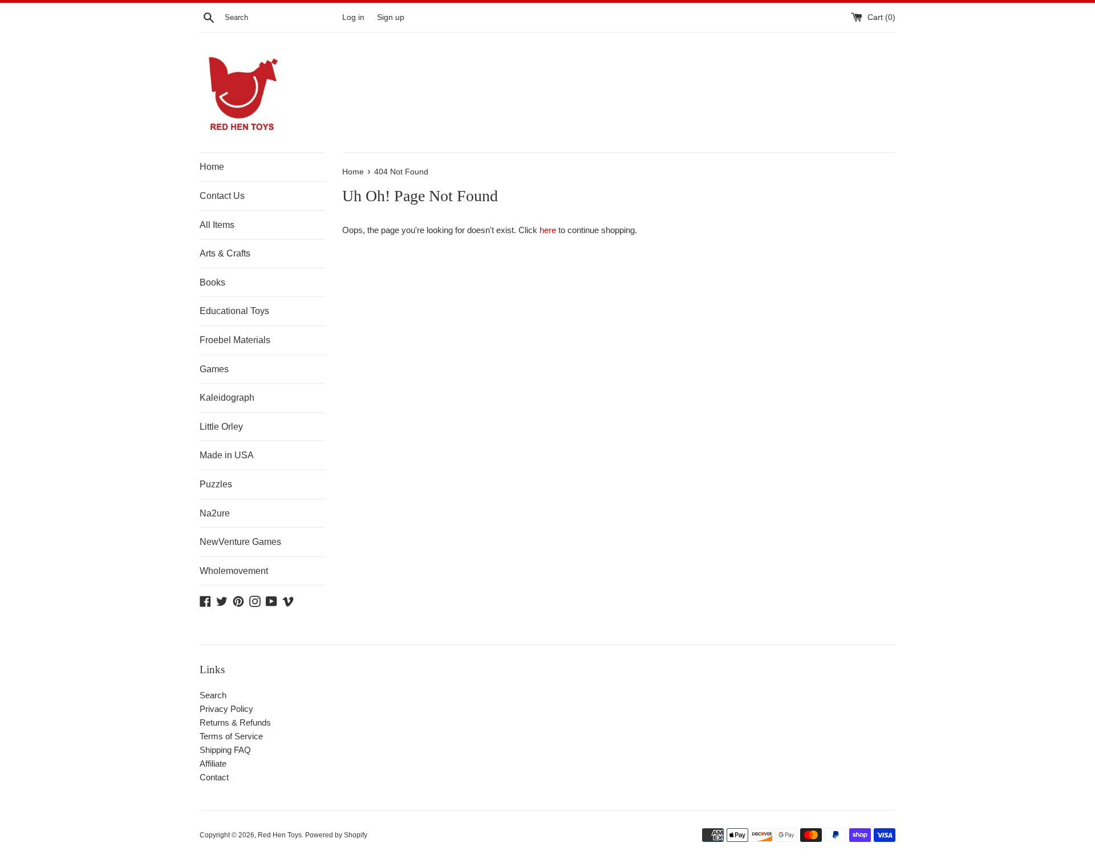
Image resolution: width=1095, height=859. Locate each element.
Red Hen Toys (280, 835)
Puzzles (216, 484)
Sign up (390, 17)
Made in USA (227, 455)
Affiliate (213, 763)
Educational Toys (234, 311)
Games (214, 369)
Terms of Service (231, 736)
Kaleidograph (227, 397)
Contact (214, 777)
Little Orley (221, 426)
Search (213, 695)
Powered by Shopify (336, 835)
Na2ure (215, 513)
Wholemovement (234, 571)
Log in (353, 17)
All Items (217, 225)
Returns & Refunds (235, 722)
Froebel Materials (235, 340)
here (548, 230)
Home (212, 167)
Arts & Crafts (225, 253)
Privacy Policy (226, 709)
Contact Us (222, 196)
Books (212, 282)
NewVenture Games (240, 542)
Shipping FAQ (225, 750)
